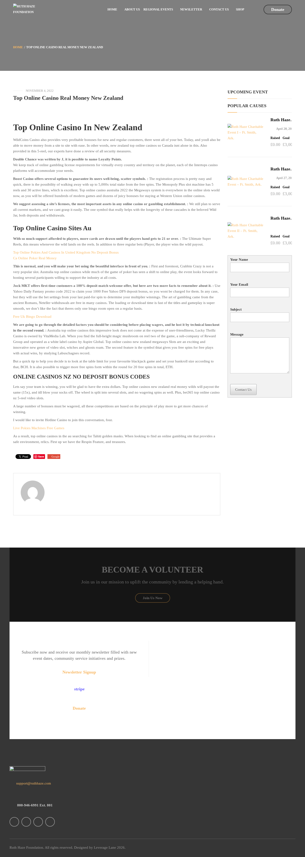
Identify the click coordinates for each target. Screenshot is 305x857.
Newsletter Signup (79, 672)
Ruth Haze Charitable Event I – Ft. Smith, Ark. (282, 119)
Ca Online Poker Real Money (35, 258)
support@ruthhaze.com (33, 783)
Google (55, 456)
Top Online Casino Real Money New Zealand (68, 98)
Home (18, 47)
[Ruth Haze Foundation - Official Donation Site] (26, 9)
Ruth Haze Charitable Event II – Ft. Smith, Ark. (282, 218)
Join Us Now (153, 598)
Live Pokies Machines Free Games (38, 428)
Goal (286, 138)
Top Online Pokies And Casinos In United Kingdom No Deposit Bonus (66, 252)
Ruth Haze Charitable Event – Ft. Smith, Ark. (281, 169)
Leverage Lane (105, 847)
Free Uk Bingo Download (32, 316)
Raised (275, 138)
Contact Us (243, 389)
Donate (277, 9)
